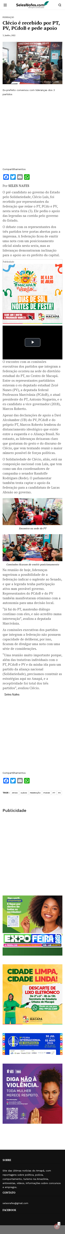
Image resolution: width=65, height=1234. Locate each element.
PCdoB (47, 793)
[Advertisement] (32, 131)
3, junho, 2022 (9, 35)
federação (35, 793)
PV (59, 793)
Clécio (24, 793)
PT (54, 793)
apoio (15, 793)
